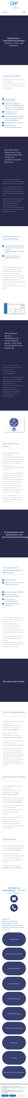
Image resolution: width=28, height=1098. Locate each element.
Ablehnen (13, 1095)
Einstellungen (9, 1090)
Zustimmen (5, 1095)
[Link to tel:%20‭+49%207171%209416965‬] (14, 908)
